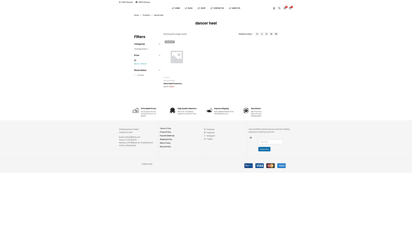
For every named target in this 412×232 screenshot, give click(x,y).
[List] (257, 34)
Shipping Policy (166, 139)
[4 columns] (271, 34)
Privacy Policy (165, 132)
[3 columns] (266, 34)
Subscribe (264, 149)
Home (136, 15)
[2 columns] (262, 34)
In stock (140, 75)
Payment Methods (167, 136)
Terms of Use (165, 128)
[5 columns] (276, 34)
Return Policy (165, 143)
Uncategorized (141, 49)
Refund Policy (165, 147)
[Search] (279, 8)
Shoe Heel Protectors (173, 83)
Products (146, 15)
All (135, 60)
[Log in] (274, 8)
